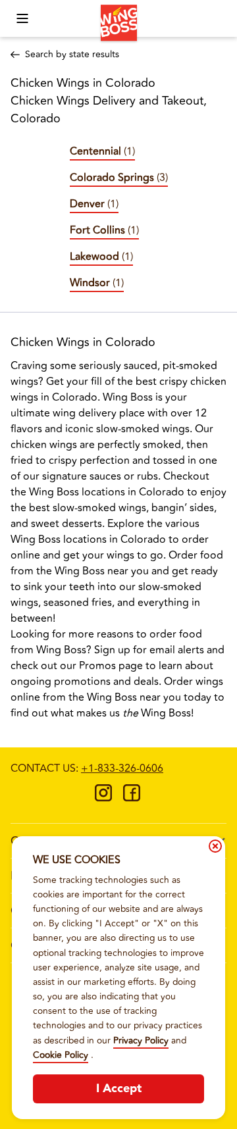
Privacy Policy (141, 1040)
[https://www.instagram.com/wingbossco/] (103, 797)
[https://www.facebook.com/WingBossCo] (131, 797)
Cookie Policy (60, 1055)
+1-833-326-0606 (122, 768)
